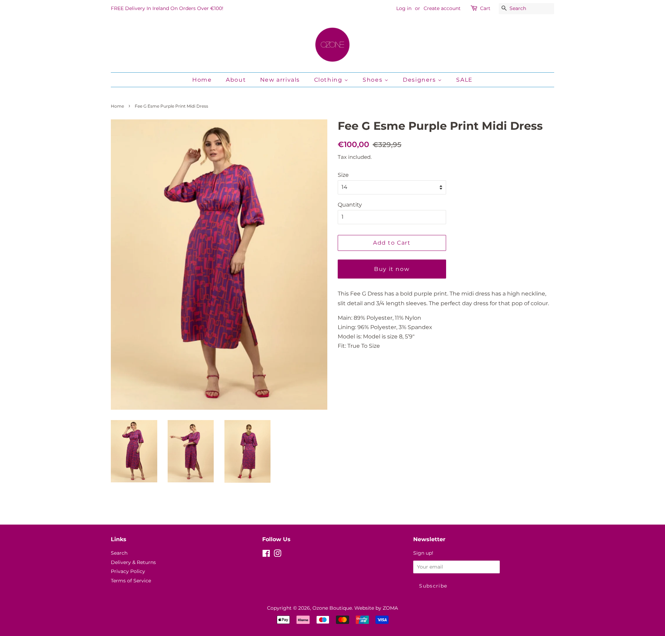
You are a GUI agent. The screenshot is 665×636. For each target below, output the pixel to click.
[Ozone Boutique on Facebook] (266, 554)
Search (119, 553)
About (236, 79)
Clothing (329, 79)
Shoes (373, 79)
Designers (420, 79)
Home (202, 79)
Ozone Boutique (332, 608)
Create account (442, 8)
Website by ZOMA (376, 608)
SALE (464, 79)
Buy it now (391, 269)
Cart (485, 8)
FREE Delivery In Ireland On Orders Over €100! (167, 8)
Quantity (350, 204)
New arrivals (280, 79)
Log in (403, 8)
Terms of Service (131, 580)
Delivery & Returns (133, 562)
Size (343, 175)
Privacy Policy (128, 571)
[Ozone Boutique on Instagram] (277, 554)
